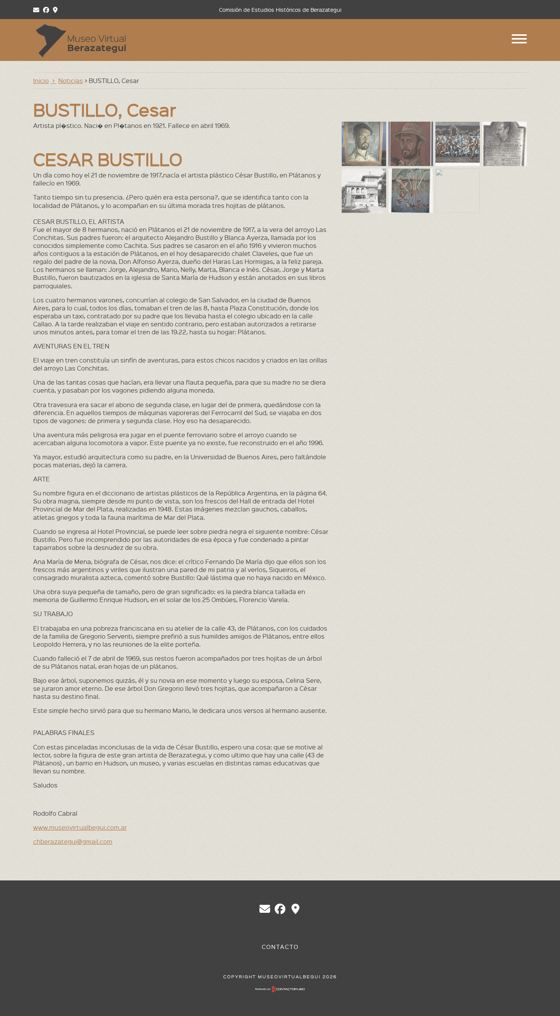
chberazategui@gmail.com (72, 841)
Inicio (41, 80)
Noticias (70, 80)
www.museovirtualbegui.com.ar (80, 827)
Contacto (280, 947)
